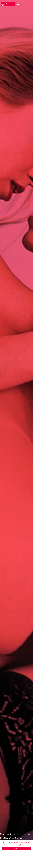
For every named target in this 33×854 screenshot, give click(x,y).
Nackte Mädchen (5, 4)
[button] (18, 4)
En (29, 1)
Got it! (16, 848)
